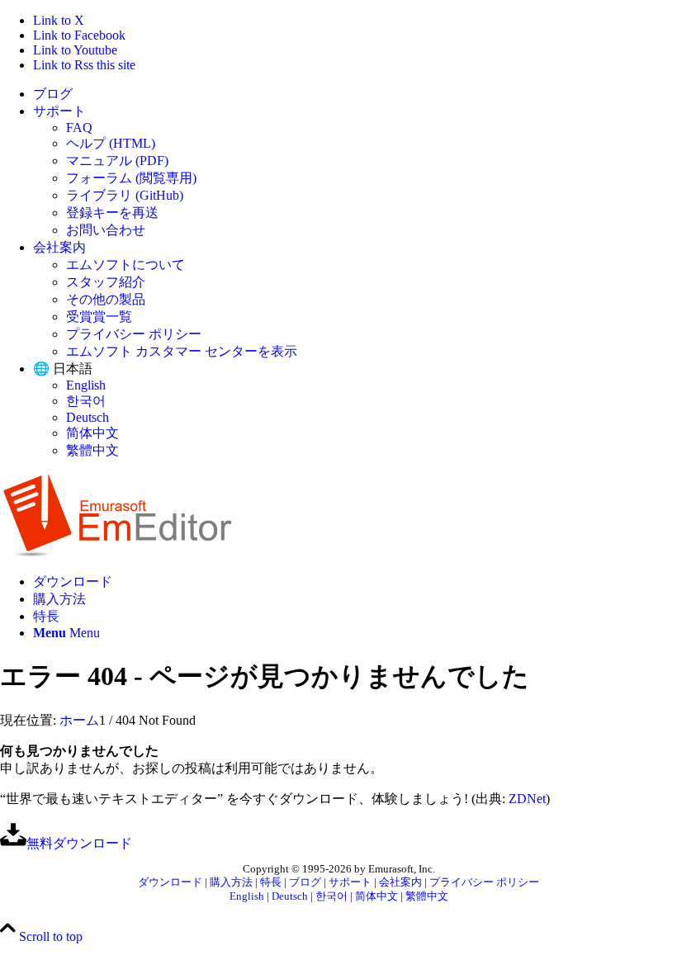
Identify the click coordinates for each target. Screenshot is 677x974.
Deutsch (87, 417)
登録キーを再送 (112, 213)
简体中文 (92, 433)
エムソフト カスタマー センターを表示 (181, 351)
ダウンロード (170, 882)
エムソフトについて (125, 265)
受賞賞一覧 (99, 317)
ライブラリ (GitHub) (124, 195)
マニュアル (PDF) (117, 161)
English (86, 385)
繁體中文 (92, 450)
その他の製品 (105, 299)
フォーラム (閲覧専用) (131, 178)
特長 (271, 882)
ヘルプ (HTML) (110, 143)
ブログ (53, 94)
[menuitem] (355, 94)
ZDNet (527, 799)
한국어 (86, 401)
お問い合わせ (105, 230)
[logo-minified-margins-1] (117, 553)
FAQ (79, 128)
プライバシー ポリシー (133, 334)
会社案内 (59, 247)
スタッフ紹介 (105, 282)
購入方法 (231, 882)
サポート (59, 111)
